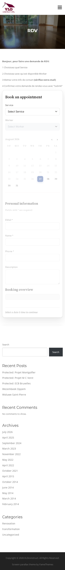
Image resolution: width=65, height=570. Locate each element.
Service (9, 105)
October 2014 (10, 482)
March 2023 (9, 448)
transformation (11, 529)
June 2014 (8, 487)
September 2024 (11, 443)
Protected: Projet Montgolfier (19, 372)
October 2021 (10, 470)
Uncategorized (10, 534)
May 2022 (7, 459)
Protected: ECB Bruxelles (16, 383)
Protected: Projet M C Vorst (17, 377)
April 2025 (8, 437)
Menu (60, 7)
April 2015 (8, 476)
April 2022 (8, 465)
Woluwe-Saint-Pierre (14, 394)
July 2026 (7, 432)
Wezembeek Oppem (14, 389)
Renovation (8, 523)
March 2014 (9, 498)
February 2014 (10, 504)
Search (5, 344)
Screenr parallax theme (24, 564)
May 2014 (7, 493)
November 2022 (11, 454)
